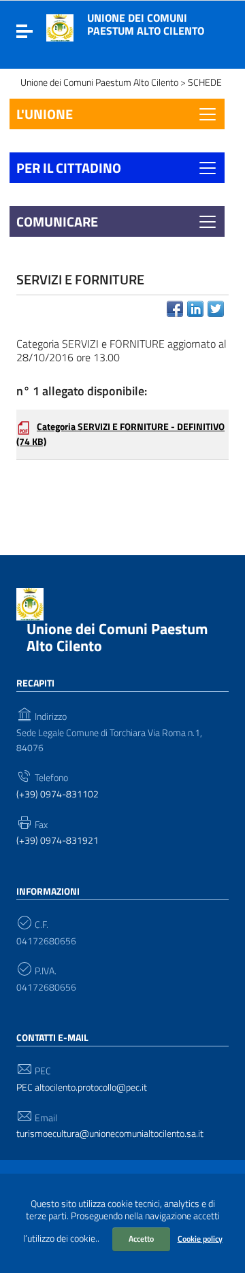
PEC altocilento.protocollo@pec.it (81, 1087)
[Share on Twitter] (216, 309)
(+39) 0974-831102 (57, 794)
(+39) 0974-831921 (57, 840)
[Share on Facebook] (175, 309)
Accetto (141, 1238)
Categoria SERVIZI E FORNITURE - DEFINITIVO (120, 434)
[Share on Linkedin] (195, 309)
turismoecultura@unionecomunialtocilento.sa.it (109, 1134)
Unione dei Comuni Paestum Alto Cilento (145, 24)
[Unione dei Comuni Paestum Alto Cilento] (60, 26)
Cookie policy (200, 1238)
